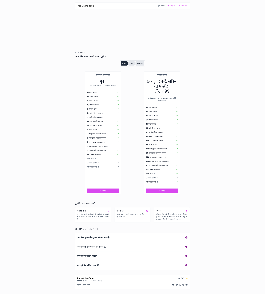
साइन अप (184, 6)
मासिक (124, 63)
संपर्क (84, 285)
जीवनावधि (140, 63)
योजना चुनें (103, 191)
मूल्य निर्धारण (161, 6)
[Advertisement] (132, 30)
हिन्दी (182, 278)
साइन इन (172, 6)
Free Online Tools (85, 6)
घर (75, 52)
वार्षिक (131, 63)
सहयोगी (79, 285)
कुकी (88, 285)
